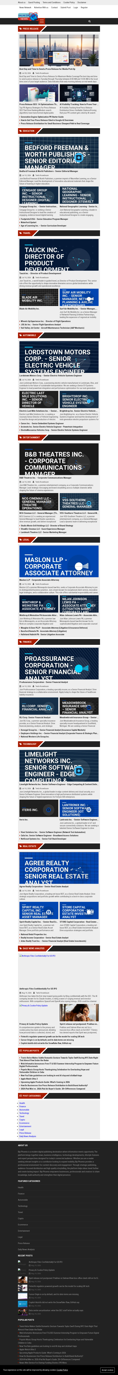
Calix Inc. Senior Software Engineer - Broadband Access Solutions (49, 835)
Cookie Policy (62, 1370)
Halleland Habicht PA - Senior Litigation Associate (42, 634)
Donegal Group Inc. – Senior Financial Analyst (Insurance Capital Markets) (53, 730)
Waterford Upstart (28, 222)
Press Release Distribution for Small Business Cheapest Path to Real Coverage (55, 123)
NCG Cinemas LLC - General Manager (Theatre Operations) (38, 513)
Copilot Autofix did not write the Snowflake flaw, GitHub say (46, 1043)
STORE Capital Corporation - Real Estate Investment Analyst (79, 922)
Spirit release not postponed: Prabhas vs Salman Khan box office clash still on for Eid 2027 (79, 1024)
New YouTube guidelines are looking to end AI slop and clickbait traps (51, 1075)
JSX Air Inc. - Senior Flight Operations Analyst (41, 324)
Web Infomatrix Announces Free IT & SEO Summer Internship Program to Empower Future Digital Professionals (58, 1065)
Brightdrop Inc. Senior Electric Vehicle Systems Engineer (79, 411)
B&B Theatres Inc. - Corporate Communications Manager (45, 477)
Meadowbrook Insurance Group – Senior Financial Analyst (79, 717)
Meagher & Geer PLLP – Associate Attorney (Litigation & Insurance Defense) (54, 628)
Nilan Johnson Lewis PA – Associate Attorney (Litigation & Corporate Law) (79, 615)
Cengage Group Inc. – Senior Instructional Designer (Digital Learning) (38, 206)
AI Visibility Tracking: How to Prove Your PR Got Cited (79, 104)
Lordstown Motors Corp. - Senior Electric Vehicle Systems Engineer (50, 375)
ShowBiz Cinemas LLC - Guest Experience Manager (43, 529)
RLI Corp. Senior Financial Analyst (35, 717)
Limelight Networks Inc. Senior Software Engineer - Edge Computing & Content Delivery (59, 784)
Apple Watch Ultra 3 (29, 1079)
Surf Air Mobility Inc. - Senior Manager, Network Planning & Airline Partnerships (79, 308)
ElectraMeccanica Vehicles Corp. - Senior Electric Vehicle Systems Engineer (54, 430)
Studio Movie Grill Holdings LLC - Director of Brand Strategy (47, 525)
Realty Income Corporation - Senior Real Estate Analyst (44, 938)
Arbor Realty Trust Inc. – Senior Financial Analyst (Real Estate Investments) (53, 941)
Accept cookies (107, 1370)
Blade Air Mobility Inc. (29, 308)
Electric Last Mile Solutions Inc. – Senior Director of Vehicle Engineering (38, 411)
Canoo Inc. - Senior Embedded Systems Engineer (42, 423)
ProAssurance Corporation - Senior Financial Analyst (43, 682)
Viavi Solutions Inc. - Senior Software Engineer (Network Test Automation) (53, 832)
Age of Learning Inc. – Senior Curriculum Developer (43, 226)
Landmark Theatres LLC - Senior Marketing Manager (43, 532)
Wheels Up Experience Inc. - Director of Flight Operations (46, 321)
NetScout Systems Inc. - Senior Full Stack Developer (43, 839)
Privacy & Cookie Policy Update (33, 1024)
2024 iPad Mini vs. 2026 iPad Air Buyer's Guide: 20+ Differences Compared (53, 1089)
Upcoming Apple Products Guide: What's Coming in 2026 (45, 1082)
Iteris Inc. (23, 819)
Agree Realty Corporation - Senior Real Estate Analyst (43, 886)
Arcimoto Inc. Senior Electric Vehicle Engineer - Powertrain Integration (52, 427)
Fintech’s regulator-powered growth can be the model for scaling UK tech (52, 1036)
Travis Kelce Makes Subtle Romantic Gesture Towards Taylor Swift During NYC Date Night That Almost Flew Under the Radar (58, 1059)
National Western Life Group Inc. (35, 736)
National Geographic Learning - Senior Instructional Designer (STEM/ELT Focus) (79, 206)
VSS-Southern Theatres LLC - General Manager (79, 513)
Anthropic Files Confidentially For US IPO (38, 988)
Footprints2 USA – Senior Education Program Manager (44, 219)
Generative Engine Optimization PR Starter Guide (42, 117)
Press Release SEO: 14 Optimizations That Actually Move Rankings (38, 104)
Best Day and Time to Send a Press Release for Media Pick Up (47, 69)
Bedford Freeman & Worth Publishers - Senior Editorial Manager (48, 171)
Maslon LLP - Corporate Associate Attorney (39, 580)
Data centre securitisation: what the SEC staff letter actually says (56, 1310)
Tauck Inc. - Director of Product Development (40, 273)
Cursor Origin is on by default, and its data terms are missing (47, 1040)
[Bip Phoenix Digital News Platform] (28, 16)
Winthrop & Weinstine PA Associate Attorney (38, 615)
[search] (89, 21)
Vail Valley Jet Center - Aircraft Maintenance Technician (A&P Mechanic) (52, 328)
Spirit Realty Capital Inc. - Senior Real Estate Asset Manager (38, 922)
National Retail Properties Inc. (34, 934)
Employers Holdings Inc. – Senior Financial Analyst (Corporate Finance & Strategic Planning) (60, 733)
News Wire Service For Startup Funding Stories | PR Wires (43, 1362)
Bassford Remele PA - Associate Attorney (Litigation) (44, 631)
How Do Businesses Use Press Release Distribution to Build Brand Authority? (54, 1085)
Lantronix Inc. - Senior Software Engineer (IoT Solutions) (79, 819)
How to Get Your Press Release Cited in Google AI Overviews (47, 120)
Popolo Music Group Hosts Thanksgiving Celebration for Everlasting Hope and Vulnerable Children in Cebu (54, 1070)
